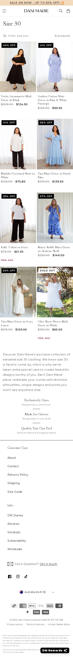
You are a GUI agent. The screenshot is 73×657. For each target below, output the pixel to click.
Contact (13, 466)
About (11, 458)
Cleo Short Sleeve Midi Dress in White (53, 323)
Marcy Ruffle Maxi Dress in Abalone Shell (54, 249)
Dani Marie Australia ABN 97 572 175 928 (41, 620)
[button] (4, 11)
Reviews (13, 524)
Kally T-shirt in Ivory (14, 247)
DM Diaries (15, 515)
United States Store (58, 624)
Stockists (13, 532)
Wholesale (14, 549)
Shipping (13, 483)
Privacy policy (15, 624)
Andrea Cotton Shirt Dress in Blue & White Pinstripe (52, 100)
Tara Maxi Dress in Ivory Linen (17, 323)
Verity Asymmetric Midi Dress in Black (16, 98)
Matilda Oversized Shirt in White (18, 175)
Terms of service (35, 624)
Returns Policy (17, 474)
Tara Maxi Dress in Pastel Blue (54, 175)
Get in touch (48, 564)
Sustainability (16, 540)
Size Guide (14, 491)
